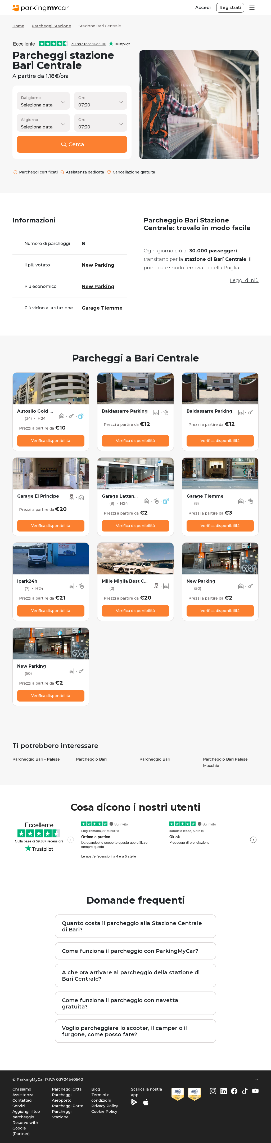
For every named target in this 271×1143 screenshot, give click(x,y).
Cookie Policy (104, 1111)
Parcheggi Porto (67, 1106)
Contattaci (22, 1100)
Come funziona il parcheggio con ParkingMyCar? (130, 951)
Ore (81, 97)
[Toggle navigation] (251, 7)
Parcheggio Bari (91, 759)
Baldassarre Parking (125, 411)
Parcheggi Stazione (51, 26)
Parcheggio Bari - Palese (36, 759)
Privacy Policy (104, 1106)
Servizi (18, 1106)
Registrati (230, 7)
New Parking (201, 581)
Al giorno (29, 119)
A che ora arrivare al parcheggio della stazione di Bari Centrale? (131, 975)
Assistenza (22, 1094)
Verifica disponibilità (50, 440)
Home (18, 26)
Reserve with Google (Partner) (25, 1128)
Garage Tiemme (205, 496)
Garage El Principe (38, 496)
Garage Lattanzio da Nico (131, 496)
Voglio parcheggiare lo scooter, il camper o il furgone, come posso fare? (124, 1031)
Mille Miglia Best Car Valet (131, 581)
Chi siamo (21, 1089)
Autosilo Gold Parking (42, 411)
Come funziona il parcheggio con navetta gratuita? (120, 1003)
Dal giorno (31, 97)
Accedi (203, 7)
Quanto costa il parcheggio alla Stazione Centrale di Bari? (132, 926)
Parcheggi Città (67, 1089)
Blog (95, 1089)
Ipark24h (27, 581)
